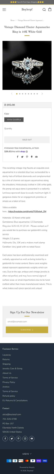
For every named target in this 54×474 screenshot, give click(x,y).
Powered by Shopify (27, 467)
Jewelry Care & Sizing (12, 368)
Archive (5, 386)
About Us (6, 373)
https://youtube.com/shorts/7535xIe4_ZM (27, 211)
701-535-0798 (9, 419)
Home (13, 20)
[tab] (16, 93)
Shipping (6, 364)
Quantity (8, 128)
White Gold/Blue (14, 119)
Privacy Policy (8, 382)
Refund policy (8, 396)
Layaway (6, 354)
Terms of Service (10, 377)
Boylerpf (27, 9)
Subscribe (26, 330)
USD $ (25, 454)
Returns (6, 359)
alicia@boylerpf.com (11, 414)
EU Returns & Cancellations (15, 400)
